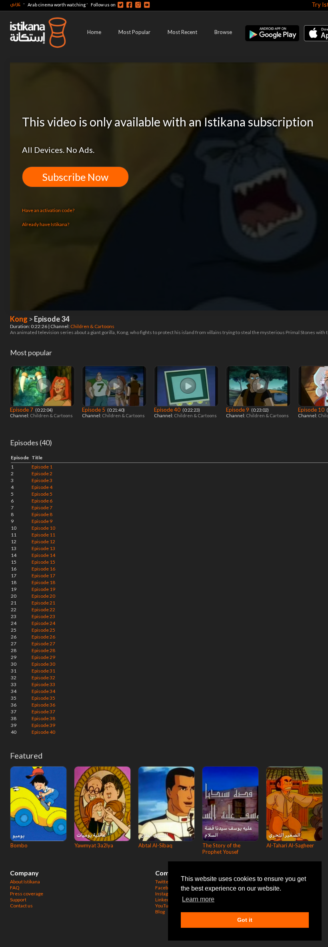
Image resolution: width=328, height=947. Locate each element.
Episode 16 (43, 569)
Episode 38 (43, 718)
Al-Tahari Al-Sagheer (290, 845)
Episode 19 (43, 589)
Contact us (21, 906)
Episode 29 (43, 657)
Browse (223, 32)
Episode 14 (43, 555)
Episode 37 (43, 712)
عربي (15, 3)
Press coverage (26, 894)
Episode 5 (94, 409)
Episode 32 (43, 678)
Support (18, 900)
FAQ (15, 888)
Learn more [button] (198, 899)
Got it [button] (244, 920)
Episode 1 (42, 467)
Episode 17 (43, 576)
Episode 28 (43, 650)
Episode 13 (43, 548)
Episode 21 (43, 603)
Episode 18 (43, 582)
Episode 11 (43, 535)
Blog (160, 912)
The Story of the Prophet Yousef (221, 848)
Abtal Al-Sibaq (155, 845)
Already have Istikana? (45, 224)
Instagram (166, 894)
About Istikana (25, 882)
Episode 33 (43, 684)
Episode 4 (42, 487)
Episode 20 (43, 596)
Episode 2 (42, 473)
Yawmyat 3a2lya (93, 845)
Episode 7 (22, 409)
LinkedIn (164, 900)
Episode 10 (312, 409)
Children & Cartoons (92, 326)
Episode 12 (43, 542)
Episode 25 (43, 630)
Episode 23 (43, 616)
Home (94, 32)
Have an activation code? (48, 210)
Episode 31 (43, 671)
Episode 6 (42, 501)
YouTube (164, 906)
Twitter (162, 882)
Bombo (19, 845)
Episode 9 (238, 409)
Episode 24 (43, 623)
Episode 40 (168, 409)
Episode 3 (42, 480)
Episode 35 (43, 698)
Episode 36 (43, 705)
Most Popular (134, 32)
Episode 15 (43, 562)
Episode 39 (43, 725)
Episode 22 (43, 610)
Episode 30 (43, 664)
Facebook (165, 888)
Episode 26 (43, 637)
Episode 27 (43, 644)
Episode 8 (42, 514)
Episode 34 (43, 691)
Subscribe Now (75, 177)
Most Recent (182, 32)
